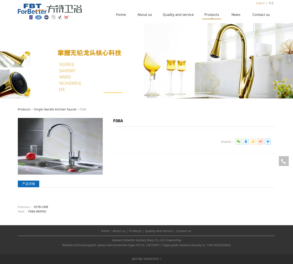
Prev (27, 60)
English (260, 3)
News (235, 14)
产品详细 (28, 183)
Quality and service (178, 14)
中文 (271, 3)
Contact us (261, 14)
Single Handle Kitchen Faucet (55, 109)
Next (266, 60)
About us (144, 14)
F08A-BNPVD (37, 211)
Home (121, 14)
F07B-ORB (41, 207)
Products (211, 14)
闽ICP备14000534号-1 (146, 259)
